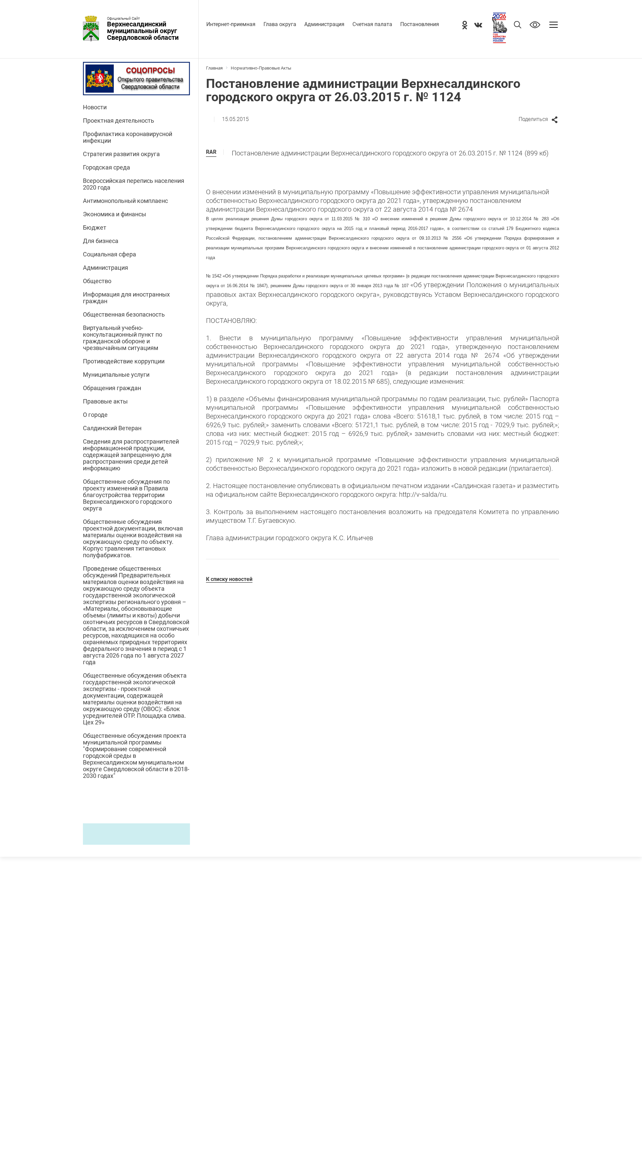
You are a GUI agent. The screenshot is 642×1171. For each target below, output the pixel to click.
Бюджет (94, 227)
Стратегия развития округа (121, 154)
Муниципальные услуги (116, 374)
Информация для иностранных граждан (126, 298)
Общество (97, 281)
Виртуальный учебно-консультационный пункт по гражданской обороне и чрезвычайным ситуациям (122, 338)
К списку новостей (229, 579)
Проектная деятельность (118, 120)
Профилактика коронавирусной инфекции (127, 137)
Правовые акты (105, 401)
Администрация (324, 24)
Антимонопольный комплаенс (125, 201)
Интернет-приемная (230, 24)
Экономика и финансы (114, 214)
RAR (211, 152)
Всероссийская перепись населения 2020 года (133, 184)
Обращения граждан (112, 388)
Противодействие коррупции (124, 361)
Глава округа (279, 24)
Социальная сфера (109, 254)
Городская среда (106, 167)
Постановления (419, 24)
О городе (95, 415)
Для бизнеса (100, 241)
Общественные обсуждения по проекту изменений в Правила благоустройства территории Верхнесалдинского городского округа (127, 495)
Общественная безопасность (124, 314)
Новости (95, 107)
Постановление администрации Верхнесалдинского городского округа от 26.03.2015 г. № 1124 (390, 153)
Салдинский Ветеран (112, 428)
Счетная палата (372, 24)
